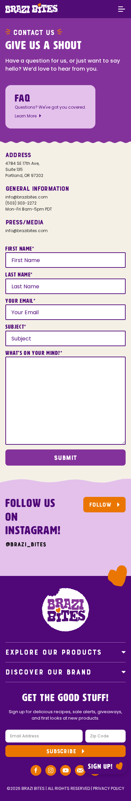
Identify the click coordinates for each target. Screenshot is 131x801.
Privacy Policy (108, 788)
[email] (80, 771)
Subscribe (61, 751)
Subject (16, 327)
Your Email (20, 301)
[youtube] (65, 771)
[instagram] (50, 771)
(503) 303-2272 (21, 203)
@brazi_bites (25, 544)
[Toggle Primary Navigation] (122, 10)
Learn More (26, 116)
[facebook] (36, 771)
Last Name (19, 275)
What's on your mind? (34, 353)
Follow (100, 504)
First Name (20, 249)
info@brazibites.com (26, 197)
